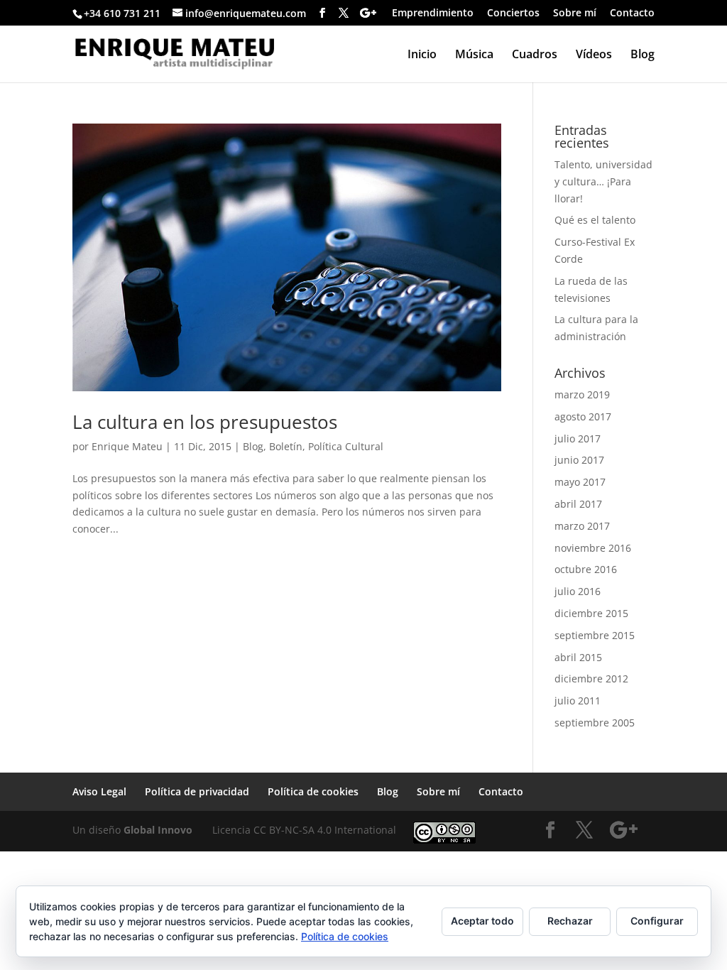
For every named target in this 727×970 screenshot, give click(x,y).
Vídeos (594, 55)
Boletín (285, 446)
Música (474, 55)
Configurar (657, 921)
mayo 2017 (580, 482)
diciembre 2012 (591, 678)
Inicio (422, 55)
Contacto (632, 13)
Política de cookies (313, 791)
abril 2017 (578, 504)
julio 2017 (577, 438)
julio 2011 (577, 700)
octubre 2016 (585, 569)
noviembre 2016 (592, 548)
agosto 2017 (582, 416)
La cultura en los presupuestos (204, 422)
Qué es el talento (594, 220)
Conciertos (513, 13)
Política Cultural (345, 446)
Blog (642, 55)
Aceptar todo (482, 921)
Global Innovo (158, 830)
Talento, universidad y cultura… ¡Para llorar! (603, 181)
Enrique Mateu (127, 446)
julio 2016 (577, 591)
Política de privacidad (197, 791)
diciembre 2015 (591, 613)
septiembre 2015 (594, 635)
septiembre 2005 (594, 722)
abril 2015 (578, 657)
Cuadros (534, 55)
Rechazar (570, 921)
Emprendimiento (433, 13)
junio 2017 (579, 460)
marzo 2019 (582, 394)
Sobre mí (574, 13)
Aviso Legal (99, 791)
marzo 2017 (582, 526)
